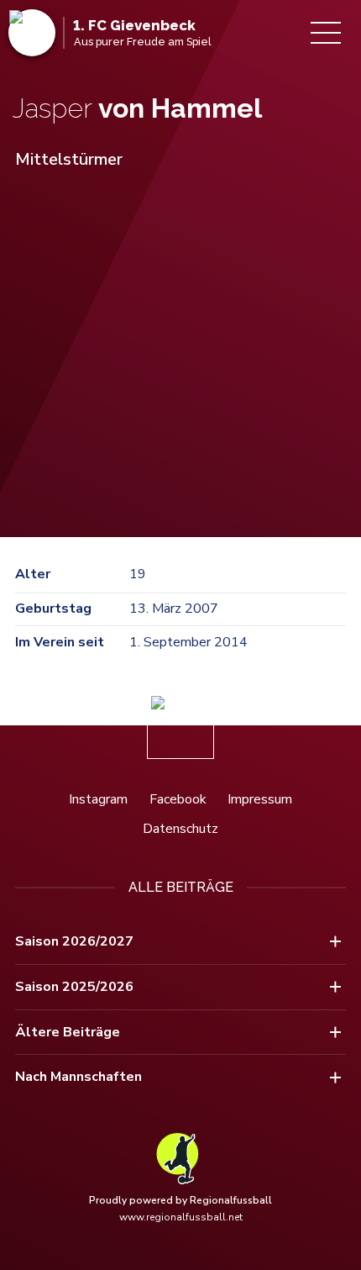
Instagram (98, 799)
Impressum (260, 799)
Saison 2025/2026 (74, 987)
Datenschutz (180, 828)
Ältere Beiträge (67, 1032)
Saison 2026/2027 (74, 941)
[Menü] (326, 33)
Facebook (178, 799)
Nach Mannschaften (78, 1076)
